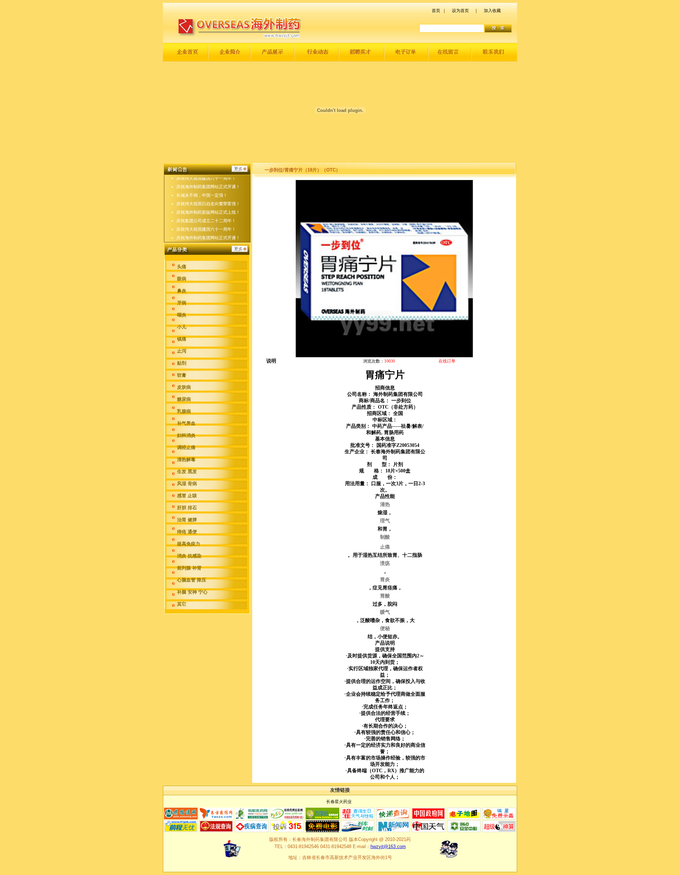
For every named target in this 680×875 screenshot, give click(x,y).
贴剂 (181, 363)
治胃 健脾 (187, 519)
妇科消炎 (186, 435)
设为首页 (460, 10)
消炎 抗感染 (189, 556)
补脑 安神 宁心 (192, 592)
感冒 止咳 (187, 495)
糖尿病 (184, 399)
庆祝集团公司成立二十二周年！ (206, 220)
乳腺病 (184, 411)
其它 (181, 604)
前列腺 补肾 (189, 568)
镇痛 (181, 339)
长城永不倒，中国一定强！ (201, 195)
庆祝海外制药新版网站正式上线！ (208, 212)
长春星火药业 (339, 801)
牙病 (181, 302)
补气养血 (186, 423)
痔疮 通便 (187, 531)
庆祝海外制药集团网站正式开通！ (208, 186)
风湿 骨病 (187, 483)
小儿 (181, 327)
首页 (436, 10)
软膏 (181, 375)
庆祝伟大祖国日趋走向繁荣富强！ (208, 203)
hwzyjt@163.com (388, 846)
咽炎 (181, 315)
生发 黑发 (187, 471)
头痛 (181, 266)
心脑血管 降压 (191, 580)
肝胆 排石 (187, 507)
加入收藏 (492, 10)
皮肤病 (184, 387)
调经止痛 (186, 447)
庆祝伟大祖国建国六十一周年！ (206, 178)
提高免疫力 (188, 543)
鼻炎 (181, 290)
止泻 (181, 351)
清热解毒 (186, 459)
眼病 (181, 278)
